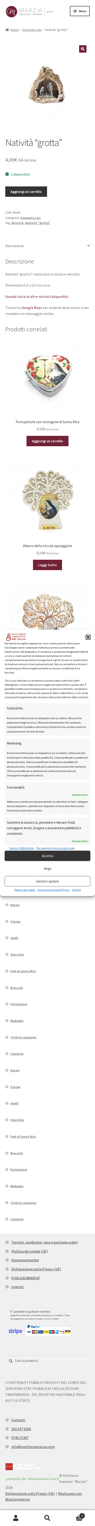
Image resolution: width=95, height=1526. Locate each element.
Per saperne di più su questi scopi (55, 848)
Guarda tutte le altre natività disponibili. (37, 296)
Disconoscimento (25, 1260)
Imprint (76, 890)
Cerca (47, 1518)
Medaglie (16, 1021)
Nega (47, 868)
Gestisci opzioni (47, 881)
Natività (18, 223)
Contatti (18, 1420)
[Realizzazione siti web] (23, 1466)
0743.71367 (20, 1437)
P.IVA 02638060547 (25, 1278)
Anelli (14, 938)
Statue (15, 921)
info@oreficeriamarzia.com (33, 1446)
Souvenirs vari (32, 30)
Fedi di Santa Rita (23, 971)
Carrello (73, 1514)
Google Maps (32, 307)
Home (15, 30)
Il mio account (16, 1518)
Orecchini (17, 954)
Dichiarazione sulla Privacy (54, 890)
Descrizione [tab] (14, 245)
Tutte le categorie (23, 1037)
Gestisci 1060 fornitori (21, 848)
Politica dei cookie (24, 890)
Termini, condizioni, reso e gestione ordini (44, 1242)
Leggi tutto (47, 565)
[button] (88, 637)
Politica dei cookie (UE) (29, 1251)
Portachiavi (18, 1004)
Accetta (47, 856)
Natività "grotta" (37, 223)
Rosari (15, 905)
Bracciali (16, 988)
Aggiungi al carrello (26, 191)
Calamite (17, 1054)
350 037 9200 (21, 1429)
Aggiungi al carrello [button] (47, 441)
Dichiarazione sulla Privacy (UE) (36, 1269)
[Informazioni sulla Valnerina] (32, 1478)
